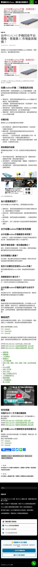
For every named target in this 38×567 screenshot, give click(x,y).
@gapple (7, 329)
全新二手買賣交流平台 (10, 373)
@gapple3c (8, 331)
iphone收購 (6, 367)
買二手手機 (6, 382)
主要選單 (36, 2)
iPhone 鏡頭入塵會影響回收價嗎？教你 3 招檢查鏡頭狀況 (16, 507)
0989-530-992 (9, 346)
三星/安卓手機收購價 (9, 529)
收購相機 (5, 354)
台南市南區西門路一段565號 (24, 346)
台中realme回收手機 (18, 455)
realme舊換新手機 (6, 455)
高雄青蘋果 (6, 378)
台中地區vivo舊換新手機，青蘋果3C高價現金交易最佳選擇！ (17, 475)
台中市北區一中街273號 (23, 344)
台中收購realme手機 (7, 458)
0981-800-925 (9, 344)
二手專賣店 (6, 356)
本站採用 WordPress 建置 (7, 564)
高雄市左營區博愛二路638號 (24, 348)
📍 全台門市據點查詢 (19, 550)
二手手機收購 (7, 361)
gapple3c (13, 45)
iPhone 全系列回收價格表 (11, 525)
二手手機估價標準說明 (10, 533)
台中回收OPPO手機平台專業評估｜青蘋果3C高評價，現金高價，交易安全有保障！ (19, 467)
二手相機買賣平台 (8, 375)
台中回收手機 (28, 455)
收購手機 (5, 352)
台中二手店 (6, 371)
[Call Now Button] (33, 563)
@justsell (7, 333)
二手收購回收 (7, 380)
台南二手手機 (7, 369)
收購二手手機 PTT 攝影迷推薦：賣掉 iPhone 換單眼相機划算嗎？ (18, 503)
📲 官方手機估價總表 (19, 555)
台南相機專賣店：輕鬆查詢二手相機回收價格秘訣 (14, 513)
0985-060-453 (9, 348)
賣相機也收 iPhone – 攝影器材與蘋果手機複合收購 (15, 2)
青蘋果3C (6, 358)
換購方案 (3, 32)
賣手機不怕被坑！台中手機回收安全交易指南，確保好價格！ (17, 510)
